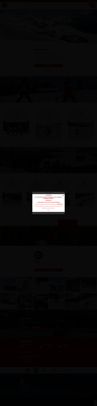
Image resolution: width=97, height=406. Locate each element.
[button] (63, 195)
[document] (48, 203)
